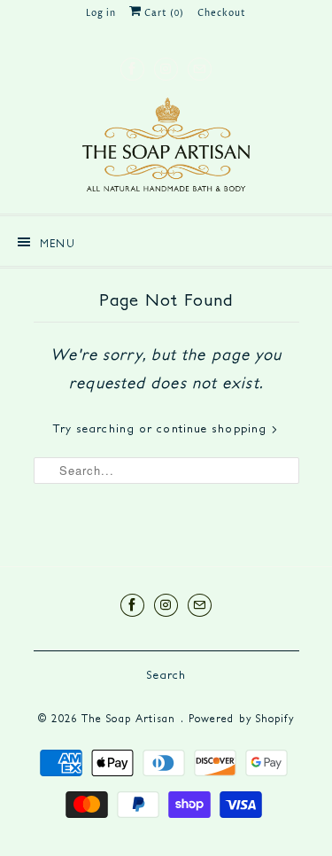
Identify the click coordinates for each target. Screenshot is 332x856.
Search (166, 674)
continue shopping (214, 428)
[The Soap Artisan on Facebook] (132, 69)
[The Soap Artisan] (166, 148)
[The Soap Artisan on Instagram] (166, 69)
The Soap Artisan (131, 718)
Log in (101, 13)
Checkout (221, 13)
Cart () (163, 13)
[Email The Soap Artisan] (200, 69)
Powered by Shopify (241, 718)
